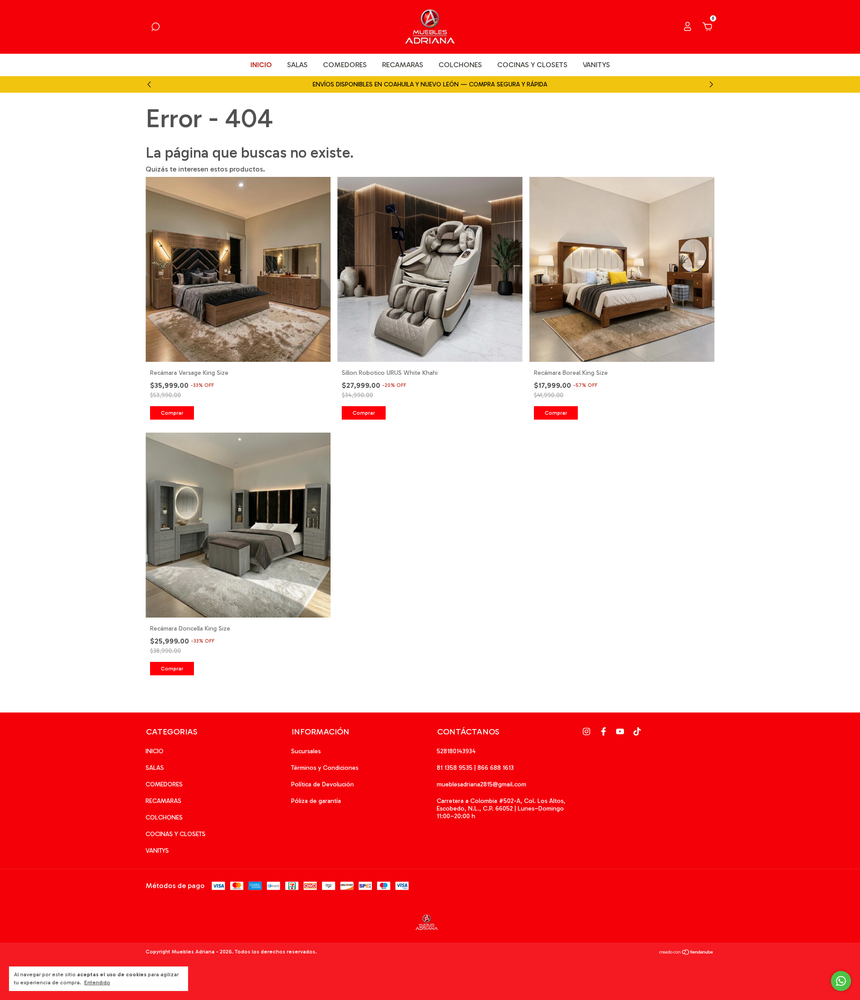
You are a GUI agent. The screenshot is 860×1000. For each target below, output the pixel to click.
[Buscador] (155, 27)
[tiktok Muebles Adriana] (637, 731)
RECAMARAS (402, 64)
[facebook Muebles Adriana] (603, 731)
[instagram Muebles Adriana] (586, 731)
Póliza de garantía (316, 801)
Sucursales (306, 751)
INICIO (261, 64)
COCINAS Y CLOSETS (532, 64)
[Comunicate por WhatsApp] (841, 981)
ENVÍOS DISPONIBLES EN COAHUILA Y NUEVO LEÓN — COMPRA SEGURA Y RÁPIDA (430, 84)
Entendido (97, 982)
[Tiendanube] (686, 952)
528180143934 (456, 751)
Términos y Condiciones (324, 768)
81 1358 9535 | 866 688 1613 (475, 768)
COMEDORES (345, 64)
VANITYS (596, 64)
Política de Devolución (322, 784)
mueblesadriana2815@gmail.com (481, 784)
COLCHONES (460, 64)
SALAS (297, 64)
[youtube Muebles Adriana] (620, 731)
